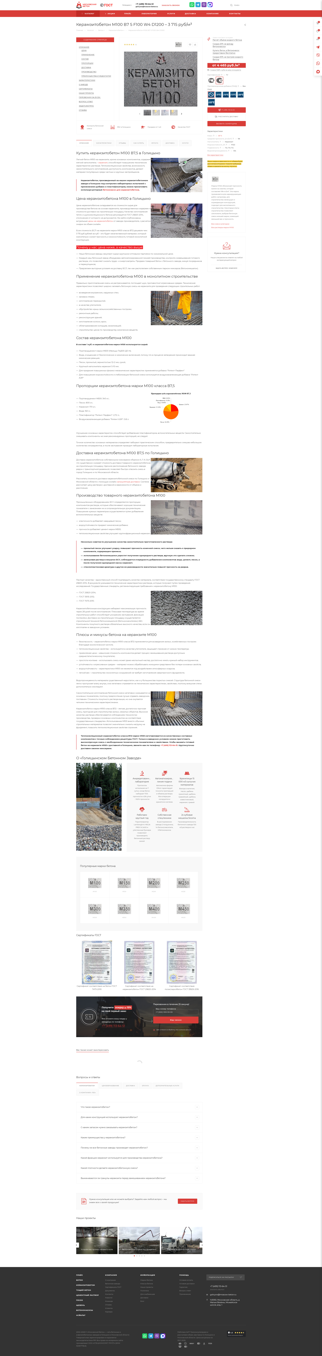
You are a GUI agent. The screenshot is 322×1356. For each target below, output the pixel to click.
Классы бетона (146, 1284)
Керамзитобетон (87, 1086)
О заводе (83, 84)
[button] (89, 848)
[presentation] (139, 113)
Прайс (79, 1275)
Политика (144, 1291)
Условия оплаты (186, 1280)
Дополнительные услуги (167, 1086)
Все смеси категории (220, 224)
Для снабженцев (147, 1294)
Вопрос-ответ (185, 1291)
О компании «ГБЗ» (87, 1092)
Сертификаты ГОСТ (113, 1287)
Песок (79, 1300)
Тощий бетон (83, 1290)
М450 (183, 917)
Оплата (154, 143)
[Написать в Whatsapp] (191, 4)
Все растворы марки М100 (222, 227)
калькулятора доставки (128, 482)
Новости (108, 1298)
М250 (183, 891)
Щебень (80, 1305)
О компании (110, 1280)
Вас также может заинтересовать (92, 1050)
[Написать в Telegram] (197, 4)
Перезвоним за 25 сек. (90, 97)
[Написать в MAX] (210, 4)
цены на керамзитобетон (100, 221)
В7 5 (220, 136)
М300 (95, 917)
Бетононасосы (84, 1310)
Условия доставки (187, 1284)
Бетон (79, 1280)
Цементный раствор (87, 1295)
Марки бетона (146, 1280)
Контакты (109, 1294)
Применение (87, 55)
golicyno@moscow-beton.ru (147, 7)
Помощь (184, 1275)
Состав (85, 59)
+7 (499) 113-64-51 (145, 4)
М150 (124, 891)
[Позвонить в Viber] (204, 4)
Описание (84, 47)
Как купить (139, 143)
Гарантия (183, 1287)
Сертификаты (86, 89)
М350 (124, 917)
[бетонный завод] (99, 807)
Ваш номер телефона (166, 1009)
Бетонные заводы (112, 1284)
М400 (154, 917)
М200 (154, 891)
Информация (147, 1275)
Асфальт (80, 1315)
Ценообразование (110, 1086)
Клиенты (109, 1308)
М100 (95, 891)
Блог (142, 1301)
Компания (111, 1275)
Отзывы (83, 110)
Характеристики (87, 80)
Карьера (108, 1312)
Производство (88, 72)
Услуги (185, 143)
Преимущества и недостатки (96, 76)
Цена (84, 50)
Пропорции (87, 63)
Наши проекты (86, 93)
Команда (109, 1301)
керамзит (103, 162)
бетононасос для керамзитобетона (121, 190)
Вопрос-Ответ (86, 102)
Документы (110, 1291)
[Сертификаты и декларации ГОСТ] (106, 5)
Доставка (86, 67)
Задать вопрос (86, 106)
